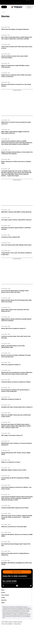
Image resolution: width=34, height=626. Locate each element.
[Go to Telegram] (30, 586)
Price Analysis (5, 595)
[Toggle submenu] (32, 590)
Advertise (3, 600)
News (2, 590)
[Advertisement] (17, 102)
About (3, 602)
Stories (3, 592)
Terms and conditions (7, 623)
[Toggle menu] (4, 7)
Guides (3, 597)
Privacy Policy (17, 623)
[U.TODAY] (17, 7)
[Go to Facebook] (17, 586)
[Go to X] (3, 586)
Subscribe (18, 572)
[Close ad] (29, 0)
